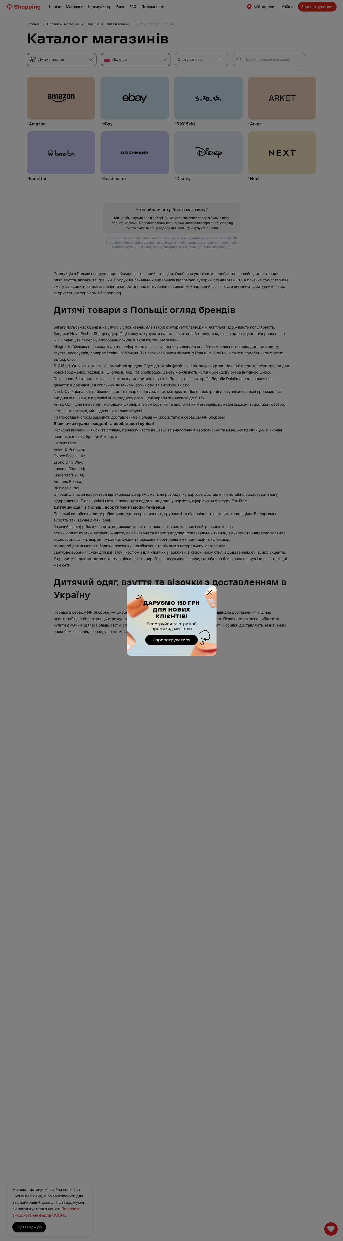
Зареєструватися (172, 640)
